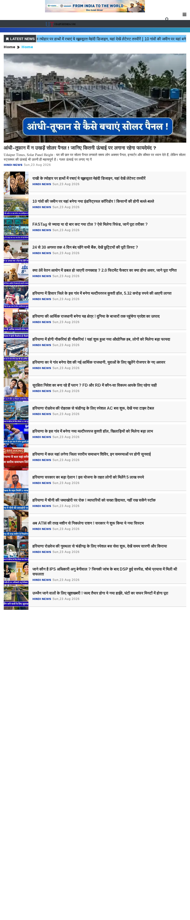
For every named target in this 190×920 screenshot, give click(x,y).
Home (9, 46)
